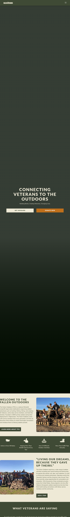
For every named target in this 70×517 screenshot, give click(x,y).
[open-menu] (65, 3)
